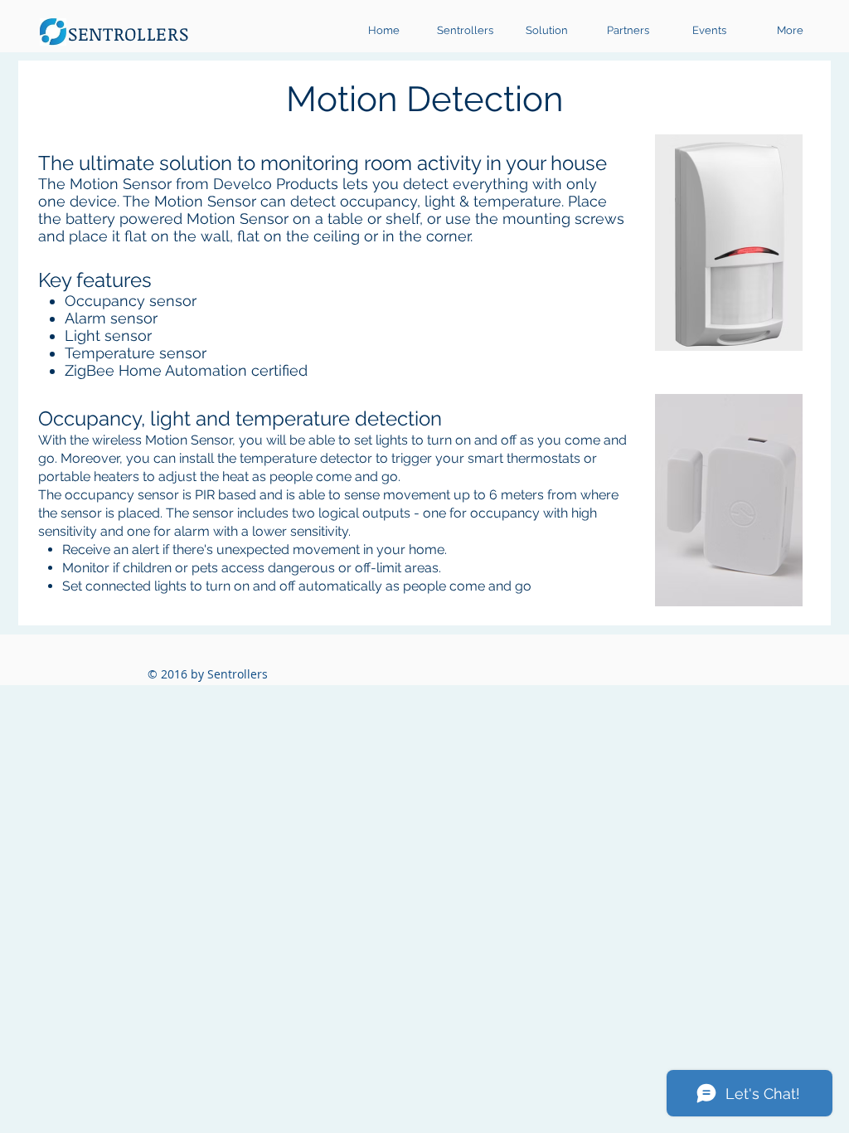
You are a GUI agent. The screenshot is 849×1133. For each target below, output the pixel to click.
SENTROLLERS (128, 33)
